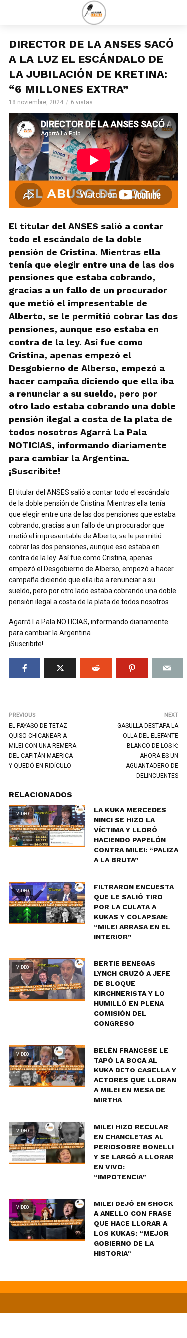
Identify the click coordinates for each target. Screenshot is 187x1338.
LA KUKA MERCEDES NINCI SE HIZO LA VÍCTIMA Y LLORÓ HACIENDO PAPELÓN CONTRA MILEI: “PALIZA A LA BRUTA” (136, 835)
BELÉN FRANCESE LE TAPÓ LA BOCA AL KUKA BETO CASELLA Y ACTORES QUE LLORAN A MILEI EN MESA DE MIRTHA (135, 1075)
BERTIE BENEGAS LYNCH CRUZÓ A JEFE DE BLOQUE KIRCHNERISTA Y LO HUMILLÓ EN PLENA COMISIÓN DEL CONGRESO (132, 993)
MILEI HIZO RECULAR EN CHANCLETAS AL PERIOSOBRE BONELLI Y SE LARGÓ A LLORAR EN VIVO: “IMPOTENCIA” (134, 1152)
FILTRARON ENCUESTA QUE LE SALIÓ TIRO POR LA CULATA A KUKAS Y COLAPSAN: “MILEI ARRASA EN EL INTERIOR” (134, 911)
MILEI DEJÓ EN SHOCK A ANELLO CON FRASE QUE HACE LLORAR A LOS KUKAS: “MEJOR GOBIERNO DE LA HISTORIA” (133, 1228)
